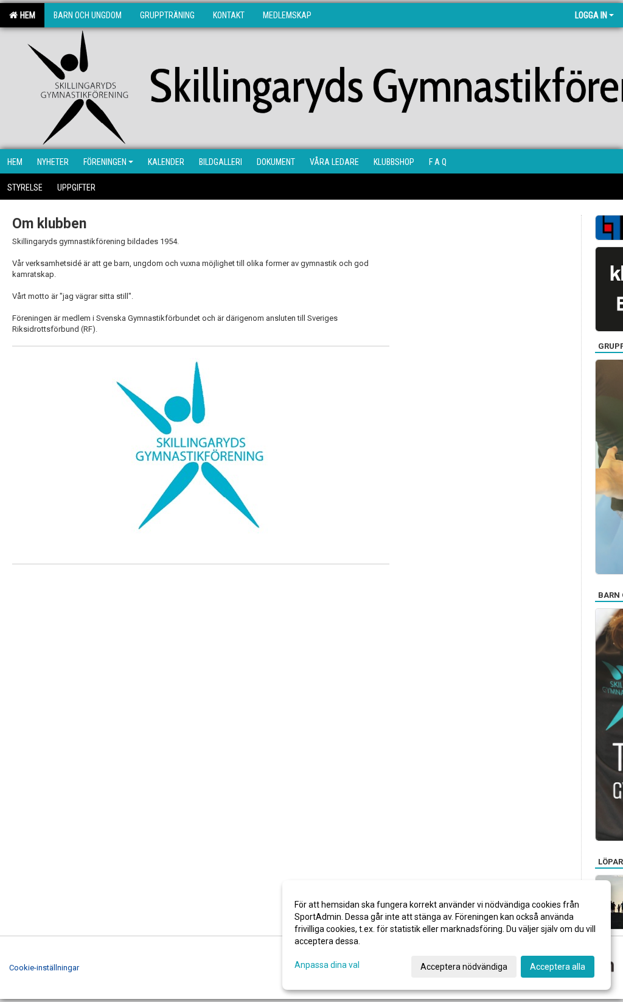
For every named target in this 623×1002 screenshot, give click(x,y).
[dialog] (446, 935)
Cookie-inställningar (44, 967)
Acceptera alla (557, 967)
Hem (25, 15)
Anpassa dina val (327, 965)
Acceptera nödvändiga (463, 967)
